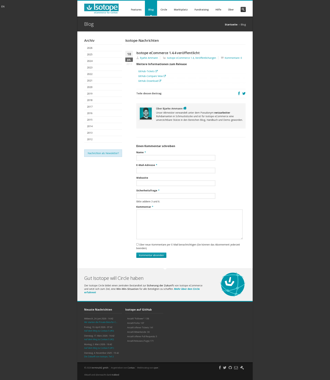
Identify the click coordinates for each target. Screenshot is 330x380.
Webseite (142, 177)
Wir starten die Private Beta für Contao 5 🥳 (101, 322)
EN (2, 6)
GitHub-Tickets (146, 71)
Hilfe (218, 9)
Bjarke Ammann (149, 57)
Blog (151, 9)
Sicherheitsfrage (148, 190)
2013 (89, 132)
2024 (89, 61)
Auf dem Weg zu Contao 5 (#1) (99, 348)
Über (231, 9)
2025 (89, 54)
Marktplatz (181, 9)
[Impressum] (242, 368)
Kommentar (144, 206)
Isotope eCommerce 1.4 (180, 57)
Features (136, 9)
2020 (89, 87)
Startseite (231, 24)
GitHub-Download (148, 80)
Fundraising (202, 9)
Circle (164, 9)
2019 (89, 93)
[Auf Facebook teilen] (239, 93)
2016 (89, 113)
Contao (131, 367)
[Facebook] (220, 368)
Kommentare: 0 (233, 57)
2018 (89, 100)
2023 (89, 67)
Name (141, 152)
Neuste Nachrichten (98, 309)
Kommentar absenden (151, 255)
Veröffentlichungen (205, 57)
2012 (89, 139)
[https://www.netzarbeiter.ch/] (185, 108)
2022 (89, 74)
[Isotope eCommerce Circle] (233, 296)
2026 (89, 47)
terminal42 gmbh (100, 367)
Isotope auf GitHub (138, 309)
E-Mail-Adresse (146, 165)
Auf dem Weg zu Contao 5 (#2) (99, 339)
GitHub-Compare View (150, 76)
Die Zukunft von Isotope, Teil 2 (99, 356)
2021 (89, 80)
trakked (115, 374)
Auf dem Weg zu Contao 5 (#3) (99, 330)
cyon (155, 367)
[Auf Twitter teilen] (244, 93)
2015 (89, 119)
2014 (89, 126)
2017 (89, 106)
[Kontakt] (236, 368)
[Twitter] (224, 368)
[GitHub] (230, 368)
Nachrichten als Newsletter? (103, 153)
